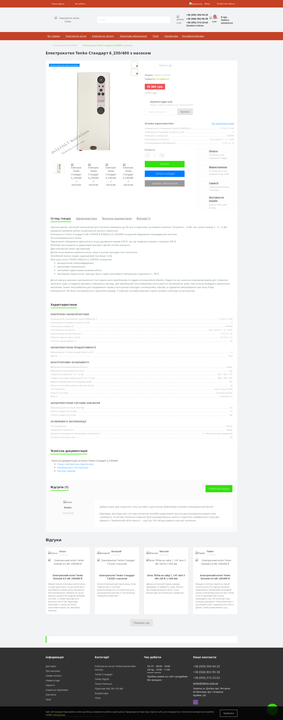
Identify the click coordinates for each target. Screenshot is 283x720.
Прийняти (228, 713)
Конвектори (171, 36)
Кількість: (150, 149)
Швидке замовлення (165, 183)
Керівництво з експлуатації (72, 467)
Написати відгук (219, 488)
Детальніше (59, 714)
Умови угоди (53, 680)
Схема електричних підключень (75, 464)
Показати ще (141, 623)
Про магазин (53, 670)
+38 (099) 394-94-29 (203, 661)
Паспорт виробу (66, 470)
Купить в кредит (165, 173)
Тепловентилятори (193, 36)
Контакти (51, 694)
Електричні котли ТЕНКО (65, 45)
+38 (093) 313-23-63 (203, 669)
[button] (57, 4)
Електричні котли (76, 36)
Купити (185, 112)
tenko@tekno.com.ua (205, 683)
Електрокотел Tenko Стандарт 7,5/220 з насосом (117, 577)
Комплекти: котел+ (103, 36)
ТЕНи (156, 36)
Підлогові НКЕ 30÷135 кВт (109, 688)
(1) (170, 65)
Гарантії (213, 183)
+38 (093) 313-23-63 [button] (206, 678)
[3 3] (93, 111)
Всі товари (53, 36)
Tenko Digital (102, 679)
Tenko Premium (103, 683)
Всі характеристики (223, 123)
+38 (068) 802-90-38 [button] (206, 672)
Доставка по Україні (216, 199)
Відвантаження (218, 167)
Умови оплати (54, 675)
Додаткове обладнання (133, 36)
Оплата (213, 151)
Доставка (51, 666)
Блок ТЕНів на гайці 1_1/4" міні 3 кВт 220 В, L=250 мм (166, 577)
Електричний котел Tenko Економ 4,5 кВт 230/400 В (68, 577)
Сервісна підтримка (57, 689)
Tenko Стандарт (104, 674)
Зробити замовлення (227, 21)
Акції (48, 699)
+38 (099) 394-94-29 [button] (206, 666)
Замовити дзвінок (195, 25)
